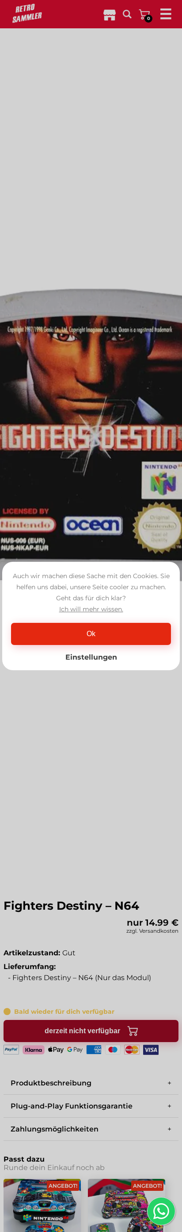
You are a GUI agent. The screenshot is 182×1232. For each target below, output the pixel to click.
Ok (91, 633)
